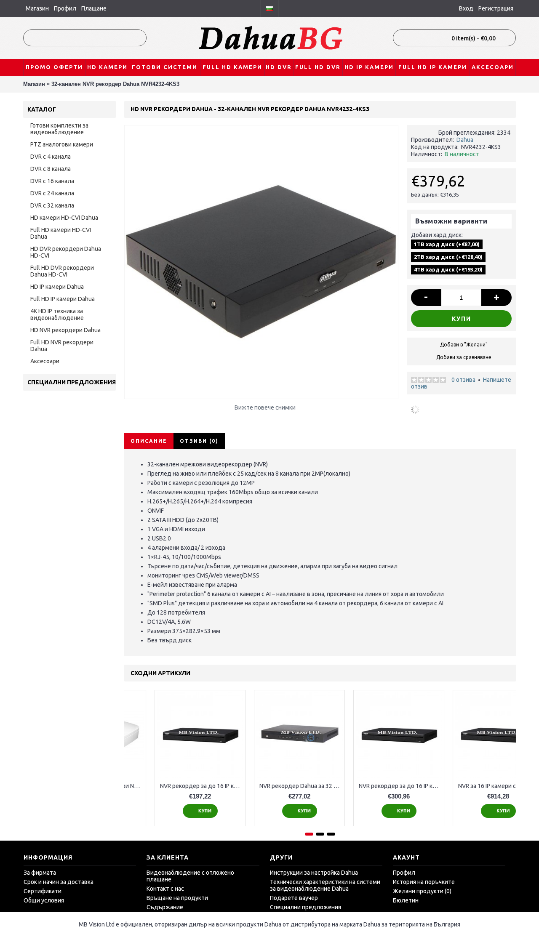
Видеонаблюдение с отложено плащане (190, 876)
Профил (404, 872)
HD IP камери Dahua (57, 286)
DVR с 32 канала (52, 205)
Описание (149, 441)
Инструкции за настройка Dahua (314, 872)
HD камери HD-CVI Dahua (64, 217)
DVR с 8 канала (50, 168)
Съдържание (165, 907)
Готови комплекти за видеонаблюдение (59, 129)
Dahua (464, 139)
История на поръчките (424, 881)
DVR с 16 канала (52, 181)
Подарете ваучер (294, 897)
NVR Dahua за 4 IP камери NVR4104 (171, 786)
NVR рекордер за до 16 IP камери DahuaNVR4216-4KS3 (469, 786)
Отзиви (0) (199, 441)
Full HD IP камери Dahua (62, 298)
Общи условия (44, 900)
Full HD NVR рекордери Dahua (61, 345)
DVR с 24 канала (52, 193)
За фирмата (40, 872)
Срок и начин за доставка (58, 881)
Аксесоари (44, 361)
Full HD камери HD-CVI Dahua (60, 233)
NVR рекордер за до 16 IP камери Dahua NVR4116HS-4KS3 (270, 786)
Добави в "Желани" (464, 344)
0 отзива (463, 379)
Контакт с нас (165, 888)
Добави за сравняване (463, 357)
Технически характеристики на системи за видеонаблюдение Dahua (325, 885)
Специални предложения (305, 907)
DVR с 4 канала (50, 156)
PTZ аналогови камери (61, 144)
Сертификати (42, 891)
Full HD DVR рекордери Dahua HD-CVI (62, 271)
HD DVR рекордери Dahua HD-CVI (65, 252)
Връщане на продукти (177, 897)
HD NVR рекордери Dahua (65, 330)
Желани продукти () (422, 891)
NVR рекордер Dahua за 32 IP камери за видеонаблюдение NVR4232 (369, 786)
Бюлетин (406, 900)
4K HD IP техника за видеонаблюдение (57, 314)
